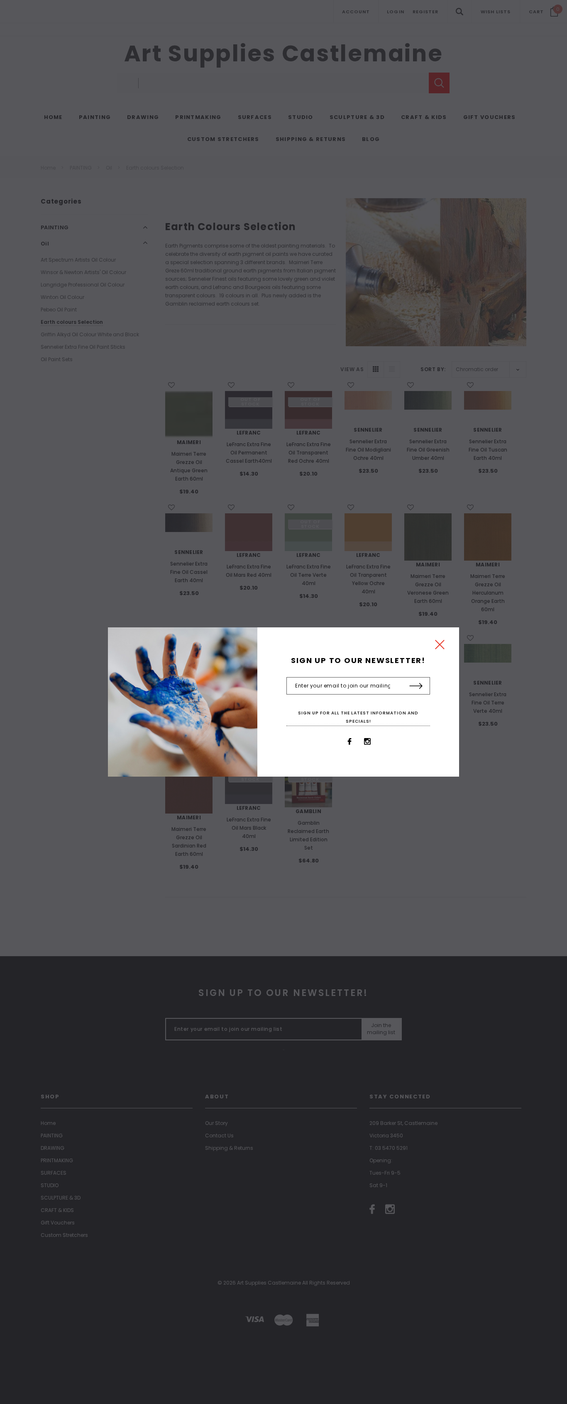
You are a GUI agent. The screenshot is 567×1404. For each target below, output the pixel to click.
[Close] (440, 646)
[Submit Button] (416, 686)
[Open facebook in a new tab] (349, 741)
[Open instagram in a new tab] (367, 741)
